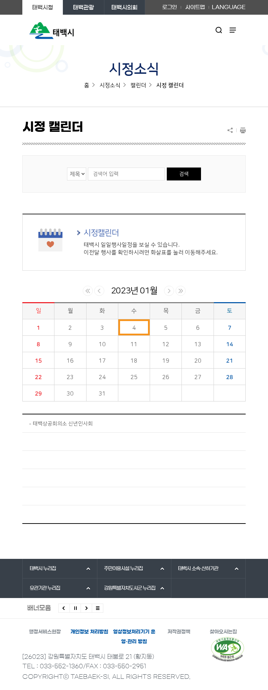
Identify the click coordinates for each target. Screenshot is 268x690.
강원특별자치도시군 (129, 588)
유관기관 (45, 588)
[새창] (227, 649)
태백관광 (83, 7)
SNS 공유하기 (231, 130)
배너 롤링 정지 (75, 608)
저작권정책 (179, 631)
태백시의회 (124, 7)
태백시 (43, 568)
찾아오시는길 (223, 631)
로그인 (169, 7)
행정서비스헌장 (45, 631)
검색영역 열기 (219, 30)
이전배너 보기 (64, 608)
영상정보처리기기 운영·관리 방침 (134, 636)
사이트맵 (195, 7)
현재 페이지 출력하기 (241, 130)
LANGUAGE (229, 5)
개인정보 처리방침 (89, 631)
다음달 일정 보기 (169, 291)
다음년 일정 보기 (181, 291)
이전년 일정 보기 (88, 291)
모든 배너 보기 (97, 608)
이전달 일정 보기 (99, 291)
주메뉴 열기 (233, 30)
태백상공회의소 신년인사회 (63, 424)
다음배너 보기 (86, 608)
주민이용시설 (123, 568)
